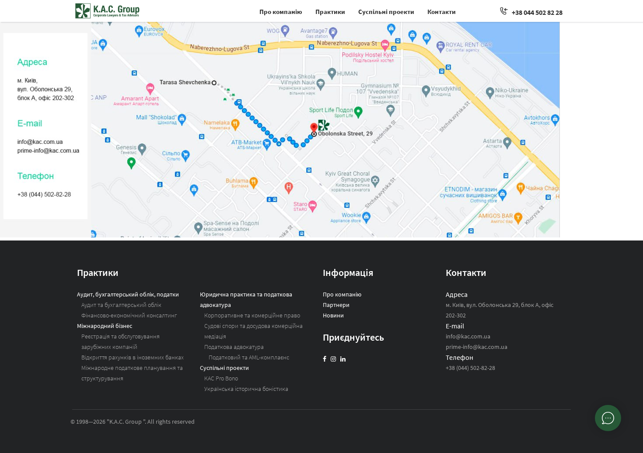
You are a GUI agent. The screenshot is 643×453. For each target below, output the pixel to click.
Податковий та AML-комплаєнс (249, 357)
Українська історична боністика (246, 389)
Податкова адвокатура (234, 347)
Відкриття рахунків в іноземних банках (132, 357)
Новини (333, 315)
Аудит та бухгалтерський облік (121, 305)
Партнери (336, 305)
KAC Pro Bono (221, 378)
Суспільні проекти (386, 11)
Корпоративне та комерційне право (252, 315)
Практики (330, 11)
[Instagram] (333, 359)
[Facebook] (324, 359)
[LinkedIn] (343, 359)
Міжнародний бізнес (104, 326)
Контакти (441, 11)
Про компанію (280, 11)
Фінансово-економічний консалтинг (129, 315)
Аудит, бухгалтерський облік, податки (128, 294)
